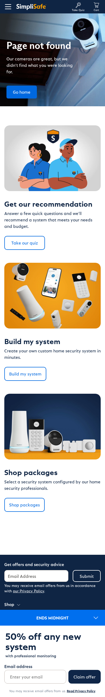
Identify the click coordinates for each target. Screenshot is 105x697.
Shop (9, 604)
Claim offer (85, 676)
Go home (21, 91)
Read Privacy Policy (81, 691)
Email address (18, 666)
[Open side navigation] (7, 6)
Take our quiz (24, 242)
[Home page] (42, 6)
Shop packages (24, 504)
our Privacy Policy (28, 591)
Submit (87, 576)
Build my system (25, 373)
